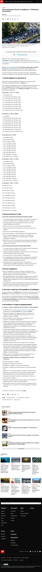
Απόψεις (3, 536)
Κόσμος (22, 1)
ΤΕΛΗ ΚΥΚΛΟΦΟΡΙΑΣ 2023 (7, 399)
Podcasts (13, 534)
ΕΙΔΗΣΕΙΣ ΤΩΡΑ (17, 399)
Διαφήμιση (21, 560)
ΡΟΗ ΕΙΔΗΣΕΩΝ (6, 406)
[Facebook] (30, 551)
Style (25, 1)
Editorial (3, 534)
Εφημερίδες (14, 537)
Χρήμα (12, 513)
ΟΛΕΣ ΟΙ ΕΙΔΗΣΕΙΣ (21, 448)
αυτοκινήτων (11, 60)
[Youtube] (40, 551)
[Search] (40, 503)
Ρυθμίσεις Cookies (16, 557)
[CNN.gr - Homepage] (1, 1)
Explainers (3, 538)
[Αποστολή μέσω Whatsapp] (10, 19)
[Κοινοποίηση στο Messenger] (8, 19)
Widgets (13, 540)
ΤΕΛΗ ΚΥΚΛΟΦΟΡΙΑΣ (11, 397)
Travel (31, 1)
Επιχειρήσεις (14, 515)
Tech (2, 520)
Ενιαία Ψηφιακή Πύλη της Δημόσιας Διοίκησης (21, 309)
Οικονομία (15, 1)
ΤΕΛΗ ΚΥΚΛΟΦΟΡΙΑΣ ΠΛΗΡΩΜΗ (22, 397)
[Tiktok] (35, 551)
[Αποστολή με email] (18, 19)
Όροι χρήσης (3, 557)
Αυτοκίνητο (23, 515)
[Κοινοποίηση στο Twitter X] (5, 19)
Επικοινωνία (16, 560)
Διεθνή (12, 520)
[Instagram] (37, 551)
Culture (22, 511)
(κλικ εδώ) (26, 58)
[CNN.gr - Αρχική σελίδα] (2, 551)
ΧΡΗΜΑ (3, 7)
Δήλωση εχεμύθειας (25, 557)
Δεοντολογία (9, 557)
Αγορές (12, 518)
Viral (2, 525)
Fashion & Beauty (24, 513)
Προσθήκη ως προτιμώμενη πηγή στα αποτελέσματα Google (22, 55)
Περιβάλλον (4, 522)
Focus (28, 1)
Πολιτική (10, 1)
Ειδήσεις (6, 1)
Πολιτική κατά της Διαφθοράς (6, 560)
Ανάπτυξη (13, 511)
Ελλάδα (18, 1)
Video (12, 531)
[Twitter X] (32, 551)
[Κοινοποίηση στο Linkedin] (13, 19)
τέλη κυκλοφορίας (12, 68)
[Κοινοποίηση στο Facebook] (3, 19)
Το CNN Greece (14, 545)
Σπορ (2, 518)
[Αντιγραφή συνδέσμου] (15, 19)
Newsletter (13, 542)
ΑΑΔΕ (3, 68)
